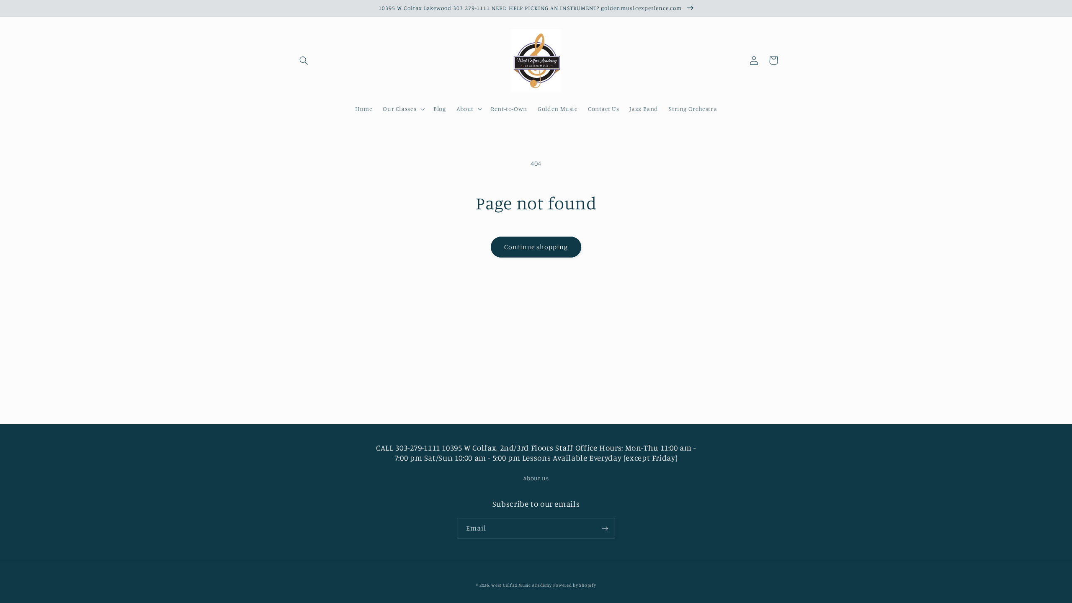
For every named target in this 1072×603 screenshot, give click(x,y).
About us (536, 478)
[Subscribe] (605, 528)
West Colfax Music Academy (521, 585)
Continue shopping (536, 247)
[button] (304, 60)
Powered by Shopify (574, 585)
